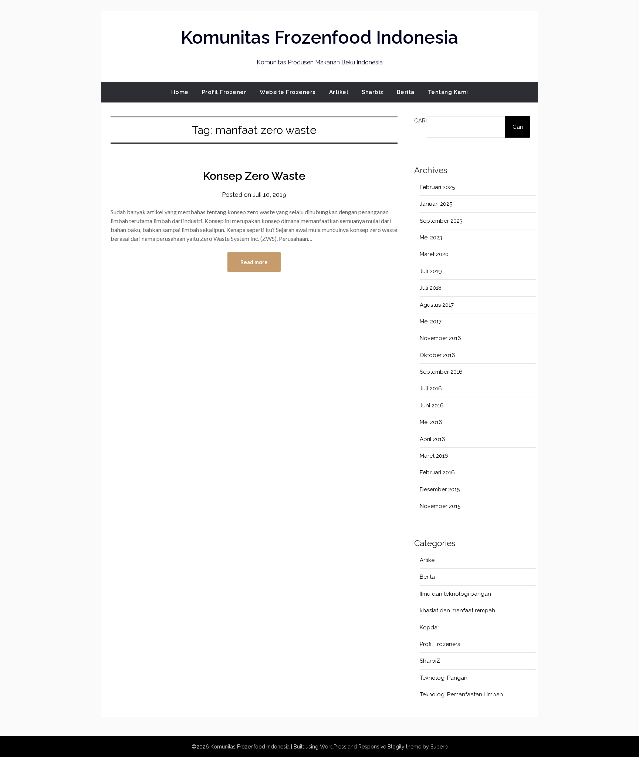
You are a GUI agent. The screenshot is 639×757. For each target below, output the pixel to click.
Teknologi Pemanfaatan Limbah (461, 694)
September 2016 (441, 372)
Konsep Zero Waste (254, 175)
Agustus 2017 (437, 305)
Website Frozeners (288, 92)
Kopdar (429, 627)
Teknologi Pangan (443, 677)
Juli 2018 (431, 288)
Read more (254, 262)
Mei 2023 (431, 237)
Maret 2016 (434, 455)
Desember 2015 (440, 489)
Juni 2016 (432, 405)
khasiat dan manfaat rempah (457, 610)
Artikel (339, 92)
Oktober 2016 (437, 355)
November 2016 (440, 338)
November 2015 (440, 506)
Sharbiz (372, 92)
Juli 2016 (431, 388)
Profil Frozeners (440, 644)
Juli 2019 (431, 271)
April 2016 (432, 439)
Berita (406, 92)
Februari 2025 (437, 187)
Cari (420, 120)
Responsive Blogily (381, 747)
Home (180, 92)
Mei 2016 (431, 422)
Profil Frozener (224, 92)
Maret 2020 (434, 254)
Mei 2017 (431, 321)
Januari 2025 (436, 204)
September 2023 (441, 221)
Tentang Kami (448, 92)
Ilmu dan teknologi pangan (455, 594)
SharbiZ (430, 660)
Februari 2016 (437, 472)
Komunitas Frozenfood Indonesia (319, 37)
